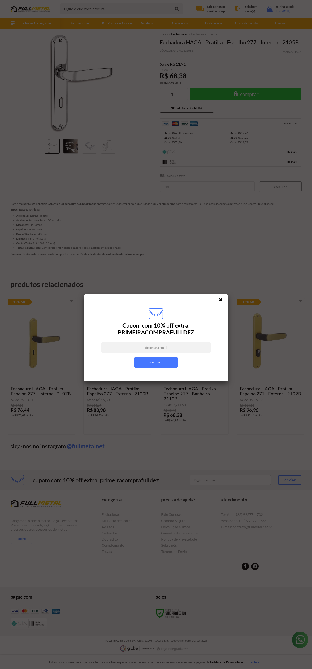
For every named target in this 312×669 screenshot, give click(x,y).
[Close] (223, 301)
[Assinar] (156, 362)
